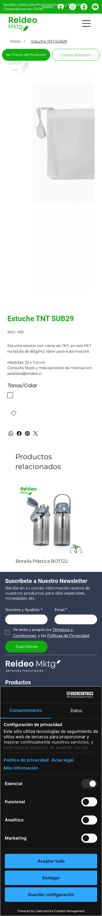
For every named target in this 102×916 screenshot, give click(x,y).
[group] (51, 523)
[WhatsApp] (10, 433)
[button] (76, 55)
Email (60, 609)
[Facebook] (83, 6)
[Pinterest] (27, 433)
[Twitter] (35, 433)
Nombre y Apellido (23, 609)
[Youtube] (95, 6)
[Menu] (86, 23)
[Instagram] (72, 6)
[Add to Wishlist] (14, 413)
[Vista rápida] (51, 517)
